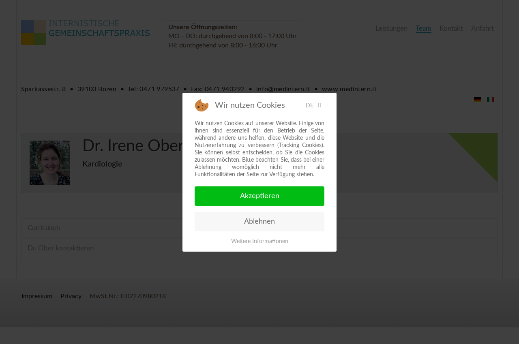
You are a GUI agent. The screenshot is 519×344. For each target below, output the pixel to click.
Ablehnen (259, 221)
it (319, 106)
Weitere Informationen (259, 241)
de (309, 106)
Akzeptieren (259, 196)
